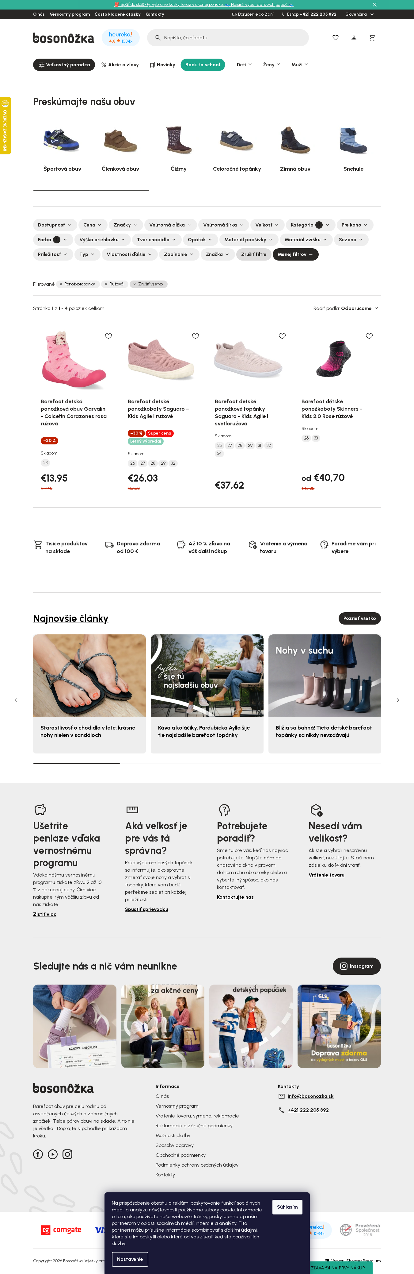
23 (45, 462)
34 (219, 453)
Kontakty (155, 14)
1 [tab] (91, 190)
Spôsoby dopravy (175, 1145)
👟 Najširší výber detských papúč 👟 (259, 4)
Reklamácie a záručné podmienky (194, 1126)
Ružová (116, 284)
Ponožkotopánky (80, 284)
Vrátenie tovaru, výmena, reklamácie (197, 1116)
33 (316, 438)
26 (132, 463)
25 (219, 445)
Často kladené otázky (118, 14)
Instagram (362, 966)
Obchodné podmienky (181, 1155)
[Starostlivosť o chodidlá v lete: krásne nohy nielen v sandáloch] (89, 675)
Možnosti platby (173, 1135)
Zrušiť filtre (254, 254)
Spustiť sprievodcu (146, 909)
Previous (16, 700)
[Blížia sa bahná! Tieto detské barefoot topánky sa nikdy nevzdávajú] (324, 675)
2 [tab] (207, 190)
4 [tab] (337, 764)
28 (152, 463)
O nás (39, 14)
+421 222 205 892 (318, 14)
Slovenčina (357, 14)
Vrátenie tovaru (326, 875)
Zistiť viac (44, 914)
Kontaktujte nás (235, 897)
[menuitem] (64, 65)
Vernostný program (70, 14)
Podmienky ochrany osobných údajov (197, 1165)
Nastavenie (130, 1259)
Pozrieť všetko (360, 618)
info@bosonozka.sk (311, 1096)
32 (173, 463)
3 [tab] (323, 190)
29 (163, 463)
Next (398, 700)
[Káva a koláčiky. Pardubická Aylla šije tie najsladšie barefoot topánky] (207, 675)
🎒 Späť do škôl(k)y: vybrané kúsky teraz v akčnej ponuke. (169, 4)
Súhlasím (287, 1207)
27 (142, 463)
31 (259, 445)
